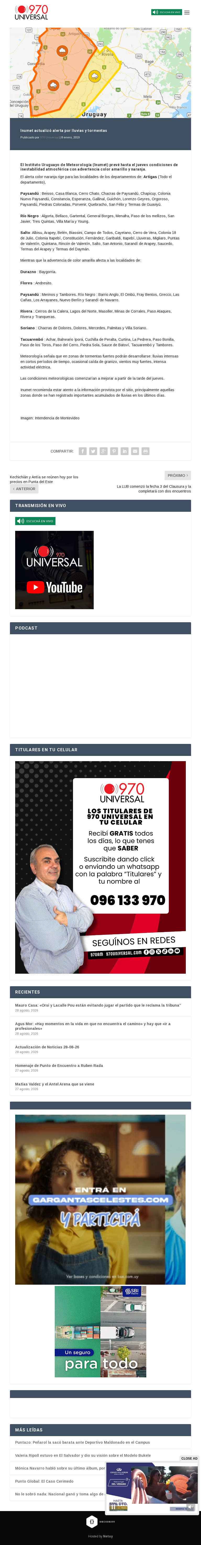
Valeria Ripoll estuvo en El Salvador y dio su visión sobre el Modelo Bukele (83, 1455)
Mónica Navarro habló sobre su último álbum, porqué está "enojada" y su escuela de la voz (98, 1468)
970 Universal (49, 137)
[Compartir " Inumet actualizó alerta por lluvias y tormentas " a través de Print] (145, 451)
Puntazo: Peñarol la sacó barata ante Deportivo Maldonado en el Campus (82, 1442)
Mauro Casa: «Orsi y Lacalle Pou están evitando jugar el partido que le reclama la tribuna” (98, 1005)
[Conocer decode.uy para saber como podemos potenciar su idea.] (100, 1521)
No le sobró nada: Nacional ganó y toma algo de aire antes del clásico (79, 1494)
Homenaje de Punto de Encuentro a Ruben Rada (59, 1066)
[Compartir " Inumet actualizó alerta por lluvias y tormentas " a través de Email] (135, 451)
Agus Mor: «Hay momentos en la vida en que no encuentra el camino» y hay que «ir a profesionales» (93, 1026)
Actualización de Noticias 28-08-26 (47, 1047)
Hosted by (100, 1536)
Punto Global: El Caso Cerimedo (44, 1481)
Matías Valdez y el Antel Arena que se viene (54, 1084)
